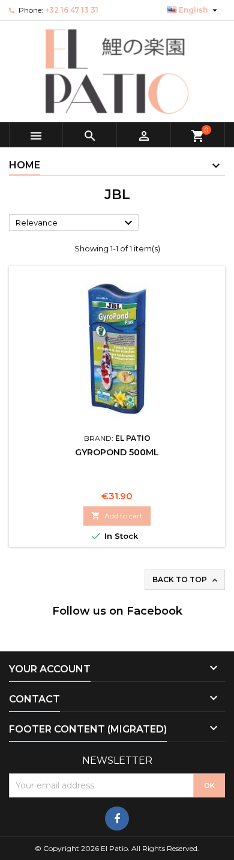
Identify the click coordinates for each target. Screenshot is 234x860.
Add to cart (117, 515)
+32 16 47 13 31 (71, 9)
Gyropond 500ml (117, 452)
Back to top (186, 580)
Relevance (76, 223)
